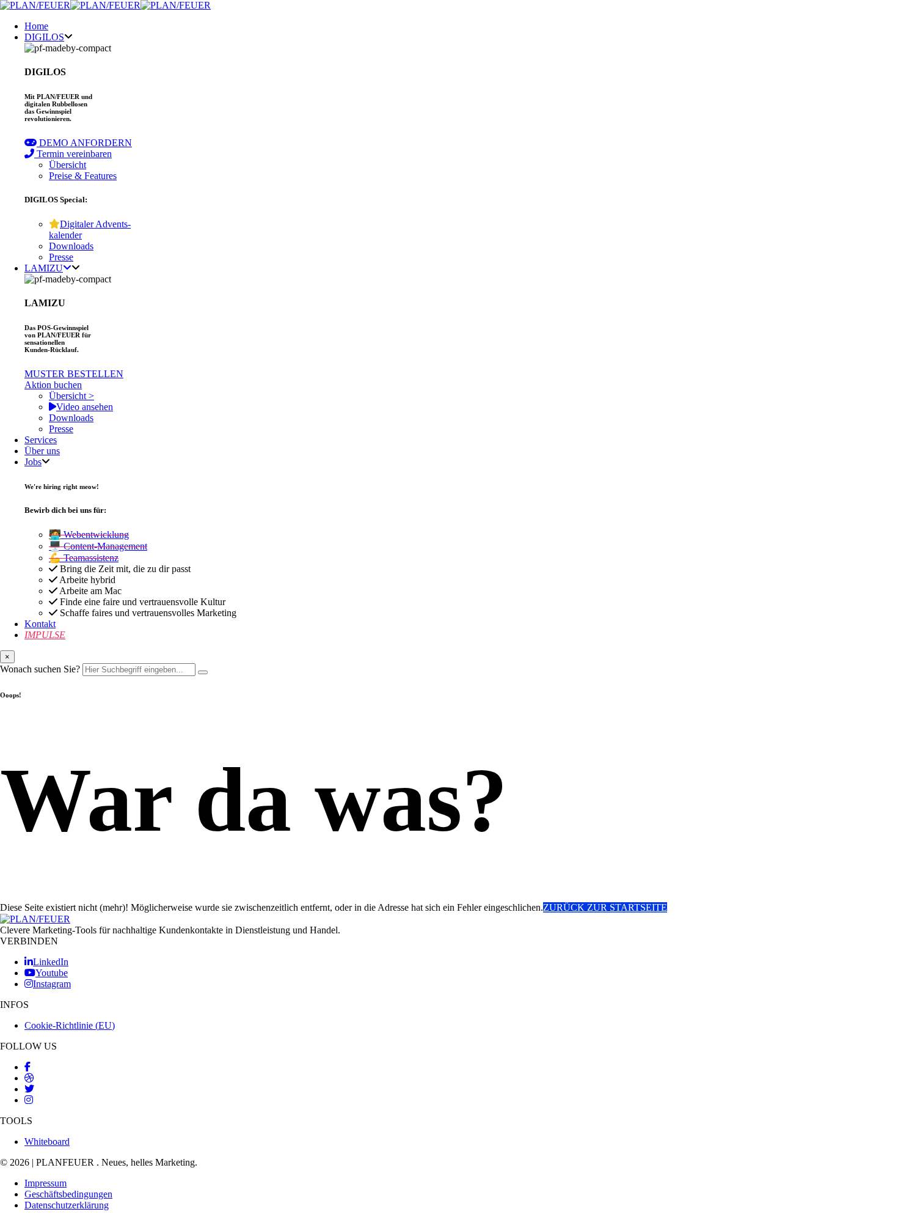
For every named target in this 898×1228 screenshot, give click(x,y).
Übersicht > (71, 396)
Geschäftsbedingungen (68, 1194)
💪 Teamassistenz (84, 558)
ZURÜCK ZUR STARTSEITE (605, 907)
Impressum (45, 1183)
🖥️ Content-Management (98, 546)
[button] (78, 143)
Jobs (33, 462)
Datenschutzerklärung (66, 1205)
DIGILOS (44, 37)
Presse (61, 257)
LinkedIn (50, 962)
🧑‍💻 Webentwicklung (89, 534)
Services (40, 440)
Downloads (71, 246)
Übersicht (67, 165)
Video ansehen (84, 407)
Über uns (42, 451)
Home (36, 26)
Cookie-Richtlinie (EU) (69, 1025)
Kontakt (40, 624)
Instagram (52, 984)
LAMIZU (43, 268)
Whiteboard (47, 1141)
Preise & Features (83, 176)
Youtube (51, 973)
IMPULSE (44, 635)
